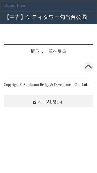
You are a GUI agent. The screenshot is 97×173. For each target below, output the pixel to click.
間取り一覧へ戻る (48, 51)
